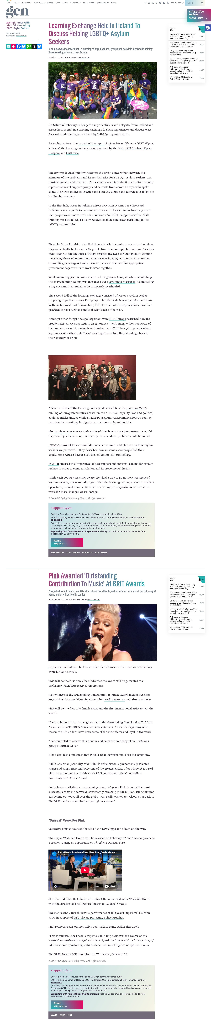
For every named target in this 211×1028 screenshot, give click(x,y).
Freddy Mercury (114, 710)
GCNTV (65, 3)
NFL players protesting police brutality (98, 928)
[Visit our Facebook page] (164, 3)
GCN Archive (75, 3)
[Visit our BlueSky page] (160, 3)
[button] (208, 27)
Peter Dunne (84, 57)
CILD (116, 328)
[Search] (202, 3)
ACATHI (53, 475)
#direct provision (73, 563)
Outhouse (72, 153)
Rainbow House (64, 432)
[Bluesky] (39, 46)
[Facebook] (18, 46)
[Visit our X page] (149, 3)
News (16, 3)
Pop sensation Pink (60, 678)
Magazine (26, 3)
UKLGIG (53, 445)
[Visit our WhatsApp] (145, 3)
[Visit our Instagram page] (152, 3)
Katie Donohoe (93, 610)
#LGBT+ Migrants (101, 563)
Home (9, 3)
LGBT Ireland (133, 148)
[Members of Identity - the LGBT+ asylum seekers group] (102, 90)
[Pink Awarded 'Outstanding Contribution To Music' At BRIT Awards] (102, 643)
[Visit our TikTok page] (156, 3)
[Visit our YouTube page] (167, 3)
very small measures (122, 282)
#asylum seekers (57, 563)
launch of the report (92, 143)
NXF (121, 148)
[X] (34, 46)
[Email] (8, 46)
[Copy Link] (13, 46)
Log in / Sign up (177, 3)
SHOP (58, 3)
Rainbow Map (135, 408)
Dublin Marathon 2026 (43, 3)
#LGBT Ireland (87, 563)
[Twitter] (23, 46)
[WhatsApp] (29, 46)
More (113, 3)
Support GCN (89, 3)
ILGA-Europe (117, 319)
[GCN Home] (17, 12)
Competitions (103, 3)
